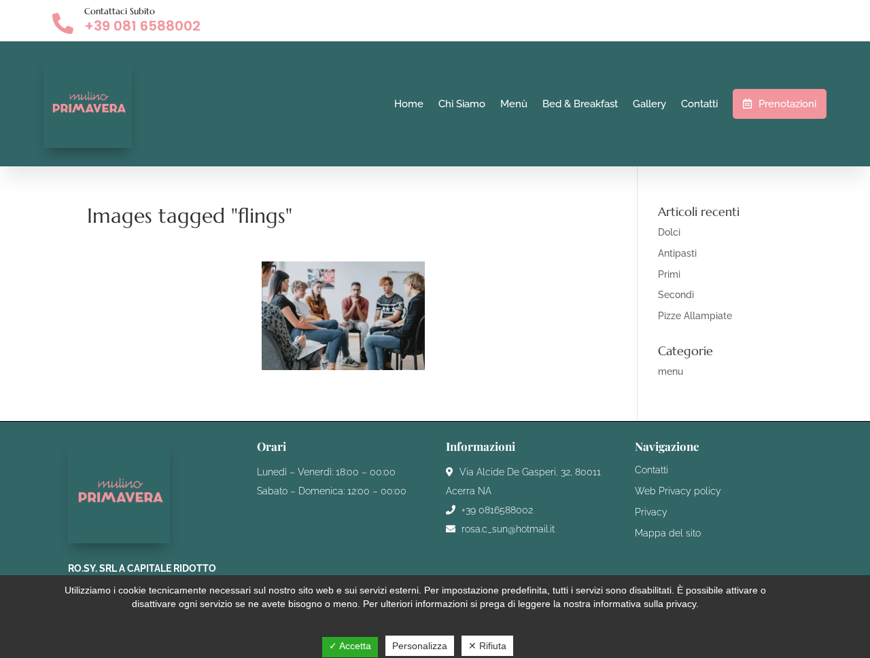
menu (670, 371)
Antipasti (677, 253)
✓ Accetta (350, 645)
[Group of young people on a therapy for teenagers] (343, 315)
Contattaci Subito (119, 11)
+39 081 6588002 (142, 25)
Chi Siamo (461, 104)
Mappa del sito (668, 533)
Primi (669, 274)
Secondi (676, 294)
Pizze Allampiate (695, 315)
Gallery (649, 104)
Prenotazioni (787, 104)
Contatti (699, 104)
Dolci (669, 232)
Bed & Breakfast (580, 104)
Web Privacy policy (678, 491)
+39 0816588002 (496, 510)
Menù (513, 104)
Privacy (651, 512)
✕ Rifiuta (487, 645)
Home (408, 104)
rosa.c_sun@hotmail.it (507, 529)
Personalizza (419, 645)
